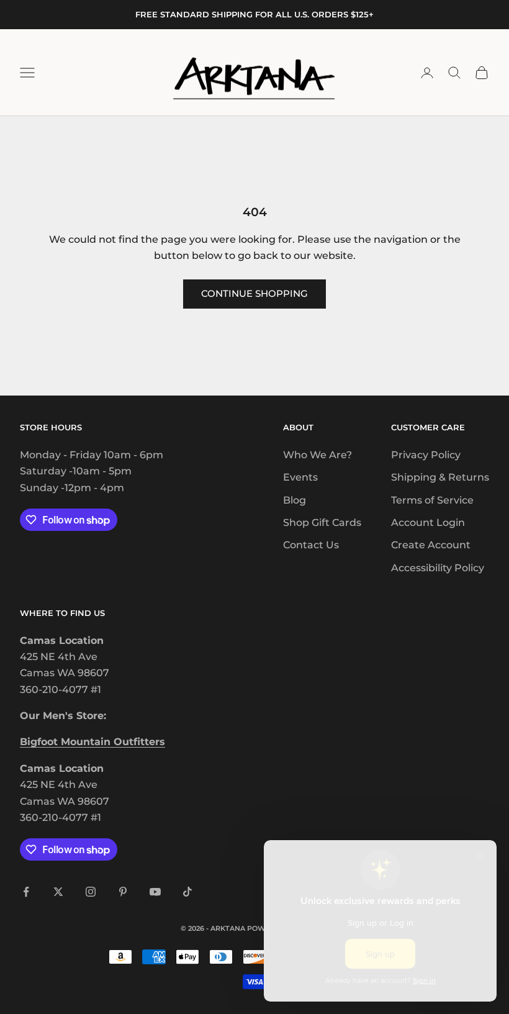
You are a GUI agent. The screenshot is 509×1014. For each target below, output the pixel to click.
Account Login (428, 522)
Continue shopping (254, 293)
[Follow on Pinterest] (123, 891)
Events (300, 477)
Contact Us (311, 545)
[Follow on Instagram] (90, 891)
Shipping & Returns (440, 477)
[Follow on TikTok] (187, 891)
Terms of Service (432, 500)
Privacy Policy (426, 455)
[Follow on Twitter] (58, 891)
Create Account (431, 545)
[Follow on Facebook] (26, 891)
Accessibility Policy (437, 568)
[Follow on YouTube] (155, 891)
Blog (294, 500)
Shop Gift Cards (322, 522)
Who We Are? (317, 455)
